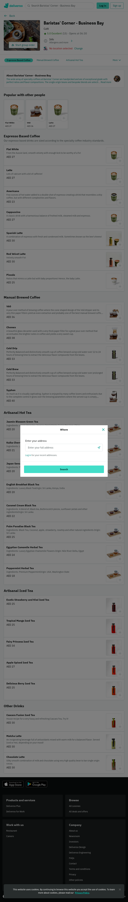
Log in (28, 455)
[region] (64, 891)
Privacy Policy (82, 892)
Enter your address (36, 440)
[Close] (103, 429)
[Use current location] (98, 447)
